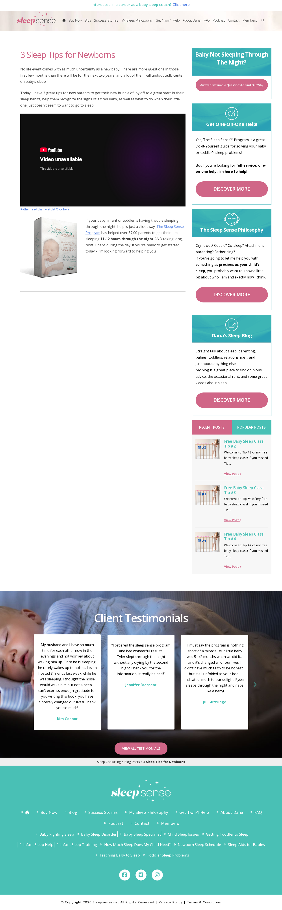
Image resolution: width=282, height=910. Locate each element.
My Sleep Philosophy (148, 812)
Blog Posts (132, 762)
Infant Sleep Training (78, 844)
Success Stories (103, 812)
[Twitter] (141, 875)
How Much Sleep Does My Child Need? (137, 844)
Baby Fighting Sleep (56, 834)
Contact (142, 823)
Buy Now (49, 812)
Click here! (182, 4)
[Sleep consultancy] (64, 23)
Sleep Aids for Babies (246, 844)
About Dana (232, 812)
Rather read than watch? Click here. (45, 209)
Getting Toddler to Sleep (227, 834)
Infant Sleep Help (38, 844)
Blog (73, 812)
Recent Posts (211, 427)
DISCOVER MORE (231, 189)
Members (170, 823)
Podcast (115, 823)
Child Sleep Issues (183, 834)
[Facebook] (124, 875)
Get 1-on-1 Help (194, 812)
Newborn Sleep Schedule (199, 844)
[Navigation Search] (262, 23)
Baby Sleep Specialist (142, 834)
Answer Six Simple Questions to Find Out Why (231, 85)
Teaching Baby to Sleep (119, 855)
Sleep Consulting (109, 762)
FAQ (258, 812)
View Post (232, 474)
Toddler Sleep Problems (168, 855)
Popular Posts (251, 427)
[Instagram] (157, 875)
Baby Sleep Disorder (99, 834)
